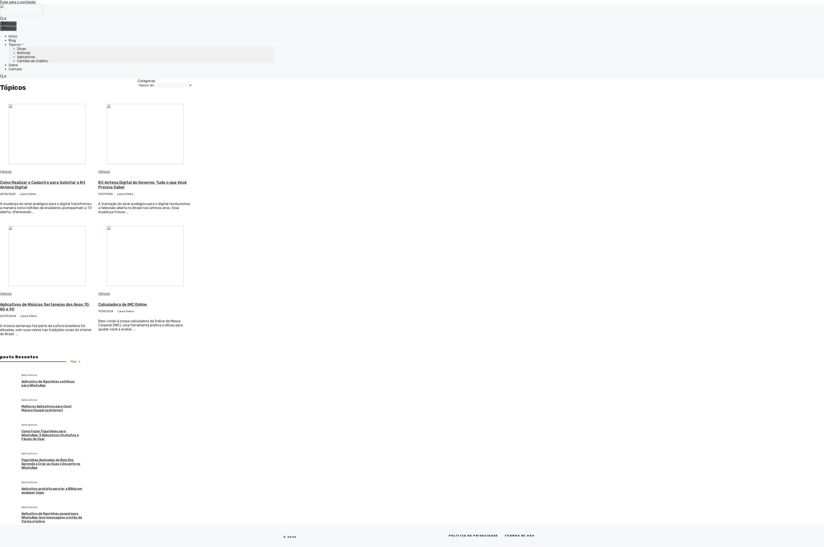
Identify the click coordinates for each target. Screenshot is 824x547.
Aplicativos (26, 57)
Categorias (146, 81)
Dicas (21, 49)
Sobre (13, 65)
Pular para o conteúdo (18, 2)
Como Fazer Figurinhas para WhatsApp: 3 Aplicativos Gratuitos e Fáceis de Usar (50, 435)
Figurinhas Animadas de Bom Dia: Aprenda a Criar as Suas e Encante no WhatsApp (50, 464)
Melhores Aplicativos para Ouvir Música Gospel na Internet (46, 408)
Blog (12, 40)
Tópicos (15, 45)
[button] (3, 19)
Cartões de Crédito (32, 61)
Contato (15, 69)
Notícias (23, 53)
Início (13, 36)
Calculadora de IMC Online (123, 304)
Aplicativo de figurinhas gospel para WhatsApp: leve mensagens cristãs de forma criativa (51, 517)
